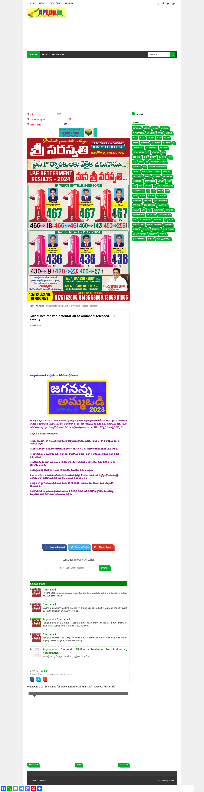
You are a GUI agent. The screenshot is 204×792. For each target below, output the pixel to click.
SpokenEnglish (165, 215)
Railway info (163, 205)
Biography (156, 143)
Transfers (156, 229)
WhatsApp (153, 234)
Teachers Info (138, 224)
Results (136, 210)
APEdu (44, 671)
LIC (148, 191)
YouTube (163, 234)
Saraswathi (158, 210)
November (137, 200)
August (167, 138)
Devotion (155, 152)
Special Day (151, 215)
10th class (137, 128)
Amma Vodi (50, 590)
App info (151, 138)
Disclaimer (69, 3)
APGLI (135, 138)
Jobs (40, 114)
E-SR (145, 157)
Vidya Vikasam (168, 229)
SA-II (149, 210)
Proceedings (149, 205)
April (159, 138)
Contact (42, 3)
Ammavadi (36, 325)
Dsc (163, 152)
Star (134, 219)
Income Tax (167, 176)
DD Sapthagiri (151, 147)
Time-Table (168, 224)
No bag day (161, 195)
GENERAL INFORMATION (157, 167)
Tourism (146, 229)
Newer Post (33, 765)
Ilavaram (157, 176)
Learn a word (138, 191)
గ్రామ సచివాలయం (139, 239)
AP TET (160, 133)
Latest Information (165, 186)
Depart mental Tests (141, 152)
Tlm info (136, 229)
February (137, 167)
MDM (135, 195)
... (46, 599)
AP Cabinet (151, 133)
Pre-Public (137, 205)
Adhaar (155, 128)
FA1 (147, 162)
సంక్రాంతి (151, 239)
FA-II (170, 157)
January (161, 181)
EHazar (153, 157)
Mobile (142, 195)
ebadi (44, 55)
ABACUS (147, 128)
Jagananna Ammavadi (56, 619)
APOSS (142, 138)
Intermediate (150, 181)
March (160, 191)
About (32, 3)
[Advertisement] (122, 27)
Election (162, 157)
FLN (144, 167)
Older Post (124, 765)
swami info (157, 219)
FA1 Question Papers (158, 162)
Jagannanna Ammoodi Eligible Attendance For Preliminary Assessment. (85, 651)
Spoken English (46, 119)
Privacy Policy (55, 3)
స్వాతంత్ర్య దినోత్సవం (164, 239)
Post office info (160, 200)
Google (136, 171)
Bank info (145, 143)
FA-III (134, 162)
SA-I (143, 210)
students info (145, 219)
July (134, 186)
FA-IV (141, 162)
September (170, 210)
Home (34, 55)
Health (148, 176)
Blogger (171, 781)
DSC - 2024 (137, 157)
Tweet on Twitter (82, 547)
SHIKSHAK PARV (138, 215)
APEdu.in (169, 133)
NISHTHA (151, 195)
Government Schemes (151, 171)
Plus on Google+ (105, 547)
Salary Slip (58, 55)
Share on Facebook (57, 547)
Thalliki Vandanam (154, 224)
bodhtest (166, 143)
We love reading (140, 234)
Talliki (171, 219)
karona (148, 186)
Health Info (44, 124)
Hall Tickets (137, 176)
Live (153, 191)
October (147, 200)
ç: (174, 143)
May (167, 191)
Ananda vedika (138, 133)
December (164, 147)
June (140, 186)
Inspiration (137, 181)
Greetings (167, 171)
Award (135, 143)
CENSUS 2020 (138, 147)
